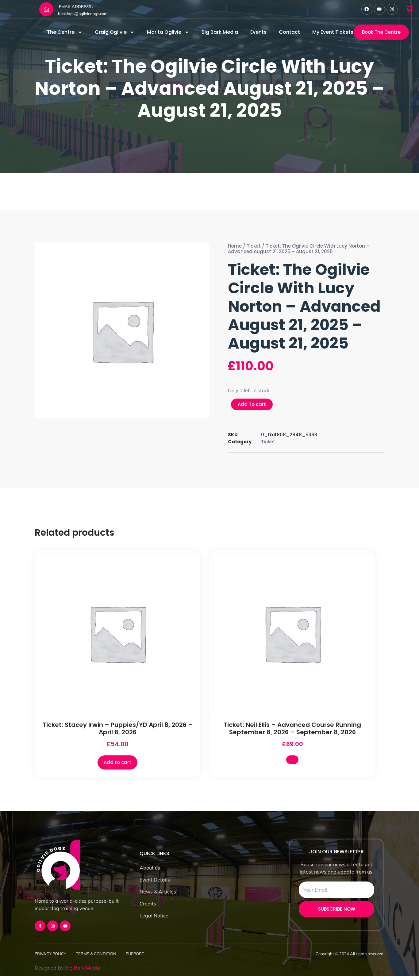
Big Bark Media (220, 32)
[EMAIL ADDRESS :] (46, 9)
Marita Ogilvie (164, 32)
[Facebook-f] (40, 925)
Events (258, 32)
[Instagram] (392, 9)
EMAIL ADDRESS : (76, 6)
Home (235, 246)
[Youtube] (379, 9)
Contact (289, 32)
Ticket (254, 246)
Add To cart (252, 404)
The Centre (61, 32)
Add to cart (117, 762)
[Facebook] (366, 9)
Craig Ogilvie (111, 32)
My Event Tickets (332, 32)
